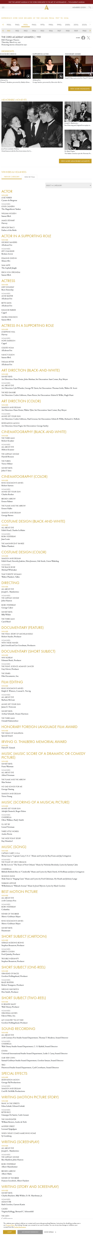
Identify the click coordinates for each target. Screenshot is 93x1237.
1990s (59, 24)
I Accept (9, 1232)
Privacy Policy (10, 1225)
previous (2, 25)
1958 (68, 30)
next (90, 25)
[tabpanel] (46, 705)
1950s (25, 24)
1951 (9, 30)
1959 (76, 30)
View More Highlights (80, 89)
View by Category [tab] (11, 177)
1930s (8, 24)
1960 (84, 30)
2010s (76, 24)
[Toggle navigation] (3, 7)
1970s (42, 24)
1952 (17, 30)
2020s (84, 24)
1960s (33, 24)
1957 (59, 30)
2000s (67, 24)
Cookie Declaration (20, 1227)
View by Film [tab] (29, 177)
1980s (50, 24)
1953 (25, 30)
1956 (51, 30)
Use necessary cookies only (30, 1232)
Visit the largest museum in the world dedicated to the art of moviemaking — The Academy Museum (46, 2)
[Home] (46, 7)
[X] (88, 37)
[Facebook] (83, 37)
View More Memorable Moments (75, 161)
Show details (49, 1232)
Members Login (79, 7)
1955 (42, 30)
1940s (17, 24)
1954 (34, 30)
